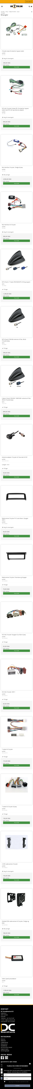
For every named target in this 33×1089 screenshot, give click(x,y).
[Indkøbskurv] (31, 6)
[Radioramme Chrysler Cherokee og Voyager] (16, 560)
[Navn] (17, 1075)
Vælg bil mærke (4, 1049)
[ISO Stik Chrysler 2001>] (16, 674)
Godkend (17, 1085)
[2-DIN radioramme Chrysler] (16, 846)
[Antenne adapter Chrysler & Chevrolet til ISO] (16, 439)
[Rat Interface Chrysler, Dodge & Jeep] (16, 150)
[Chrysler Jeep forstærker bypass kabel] (16, 33)
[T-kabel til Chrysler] (16, 732)
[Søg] (29, 6)
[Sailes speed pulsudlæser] (16, 961)
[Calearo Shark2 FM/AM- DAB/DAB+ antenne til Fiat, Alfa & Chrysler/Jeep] (16, 381)
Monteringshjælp (5, 1050)
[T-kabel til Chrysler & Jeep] (16, 789)
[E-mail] (17, 1078)
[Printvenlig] (31, 11)
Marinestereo (4, 1044)
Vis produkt (16, 67)
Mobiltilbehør (4, 1045)
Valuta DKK (29, 1)
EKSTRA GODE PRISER (6, 1047)
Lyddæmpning (4, 1042)
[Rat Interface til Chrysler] (16, 207)
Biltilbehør (3, 1040)
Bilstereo (3, 1039)
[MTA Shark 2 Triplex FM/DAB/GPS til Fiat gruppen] (16, 264)
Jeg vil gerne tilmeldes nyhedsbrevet (18, 1081)
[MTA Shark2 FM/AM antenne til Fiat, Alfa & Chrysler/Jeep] (16, 322)
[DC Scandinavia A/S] (16, 6)
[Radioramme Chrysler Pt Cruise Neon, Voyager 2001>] (16, 501)
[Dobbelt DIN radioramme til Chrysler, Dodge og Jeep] (16, 903)
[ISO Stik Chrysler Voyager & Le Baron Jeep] (16, 617)
